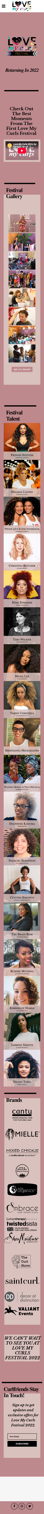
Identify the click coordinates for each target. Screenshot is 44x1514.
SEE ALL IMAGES (22, 369)
